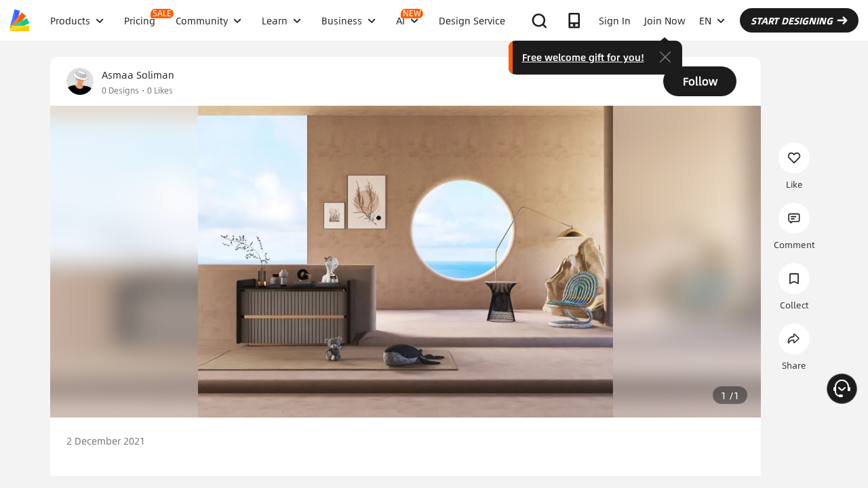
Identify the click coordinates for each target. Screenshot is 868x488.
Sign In (615, 20)
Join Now (665, 20)
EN (705, 20)
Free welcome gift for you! (583, 57)
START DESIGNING (792, 20)
